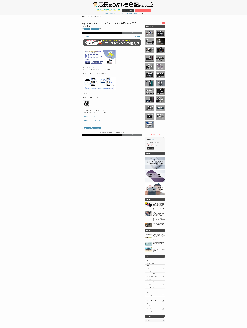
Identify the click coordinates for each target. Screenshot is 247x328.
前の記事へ (137, 36)
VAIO (148, 265)
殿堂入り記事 (149, 311)
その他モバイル (150, 290)
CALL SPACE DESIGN (151, 263)
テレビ (148, 298)
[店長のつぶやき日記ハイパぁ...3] (123, 4)
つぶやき (148, 292)
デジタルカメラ (150, 295)
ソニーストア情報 (87, 28)
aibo (147, 260)
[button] (92, 33)
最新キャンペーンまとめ (95, 28)
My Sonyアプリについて (90, 116)
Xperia (148, 268)
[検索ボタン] (143, 13)
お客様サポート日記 (151, 273)
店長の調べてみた (150, 306)
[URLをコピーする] (132, 33)
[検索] (163, 23)
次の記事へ (86, 36)
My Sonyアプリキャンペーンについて (93, 120)
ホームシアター (150, 303)
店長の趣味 (149, 308)
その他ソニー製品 (150, 287)
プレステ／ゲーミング (151, 300)
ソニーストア (150, 148)
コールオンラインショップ (152, 276)
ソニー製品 (149, 284)
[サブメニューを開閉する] (163, 266)
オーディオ (149, 271)
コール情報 (149, 279)
